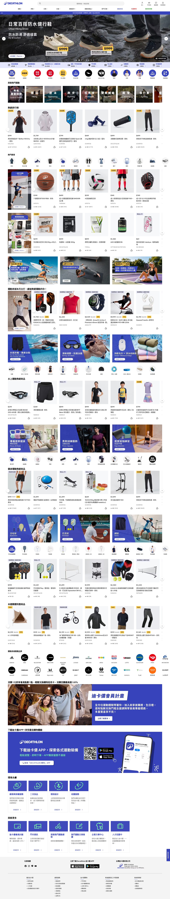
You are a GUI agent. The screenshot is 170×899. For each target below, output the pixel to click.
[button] (76, 60)
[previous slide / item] (3, 39)
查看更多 (16, 810)
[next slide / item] (166, 39)
